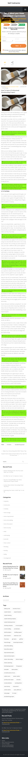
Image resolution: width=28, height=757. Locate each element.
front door (6, 639)
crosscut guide (19, 625)
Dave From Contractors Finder (12, 86)
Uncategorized (7, 558)
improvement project (9, 652)
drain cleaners (7, 635)
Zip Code (4, 36)
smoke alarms (7, 689)
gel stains (14, 639)
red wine (18, 679)
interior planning (8, 662)
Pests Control (7, 543)
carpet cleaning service (9, 622)
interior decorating (8, 659)
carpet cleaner (7, 612)
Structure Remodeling (7, 745)
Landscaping (7, 535)
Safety (5, 554)
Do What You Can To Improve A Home (13, 476)
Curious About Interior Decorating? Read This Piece (13, 485)
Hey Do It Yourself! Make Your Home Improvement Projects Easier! (13, 480)
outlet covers (7, 676)
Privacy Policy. (15, 51)
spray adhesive (17, 689)
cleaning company (8, 625)
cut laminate (17, 628)
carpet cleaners (17, 612)
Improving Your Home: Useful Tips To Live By (14, 491)
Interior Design (6, 743)
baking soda (7, 608)
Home (3, 740)
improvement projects (9, 656)
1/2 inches (9, 444)
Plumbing (6, 546)
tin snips (14, 693)
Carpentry (6, 501)
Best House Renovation (8, 742)
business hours (16, 608)
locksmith (6, 539)
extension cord (17, 635)
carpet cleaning (7, 615)
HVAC (5, 531)
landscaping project (8, 666)
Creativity (6, 508)
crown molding (7, 628)
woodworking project (19, 444)
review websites (8, 683)
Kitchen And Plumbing (7, 746)
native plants (15, 669)
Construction (7, 505)
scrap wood (15, 686)
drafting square (18, 632)
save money (7, 686)
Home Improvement (9, 516)
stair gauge (6, 693)
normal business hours (9, 672)
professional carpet (8, 679)
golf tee (21, 639)
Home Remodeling (8, 520)
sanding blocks (18, 683)
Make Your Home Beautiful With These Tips (14, 451)
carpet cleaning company (10, 618)
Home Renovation (8, 524)
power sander (16, 676)
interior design (19, 659)
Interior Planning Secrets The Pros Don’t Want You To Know (13, 471)
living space (19, 666)
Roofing (6, 550)
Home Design (5, 88)
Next (18, 46)
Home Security (7, 527)
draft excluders (7, 632)
